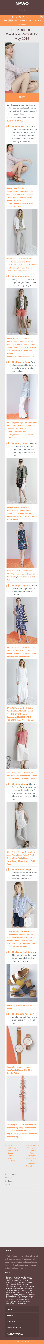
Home (5, 20)
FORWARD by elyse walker (14, 1288)
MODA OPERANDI (12, 1294)
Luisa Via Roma (11, 1286)
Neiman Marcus (18, 1277)
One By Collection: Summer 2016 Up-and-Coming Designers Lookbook (13, 1153)
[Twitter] (27, 17)
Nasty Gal (20, 1292)
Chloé (27, 1300)
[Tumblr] (24, 17)
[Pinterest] (20, 17)
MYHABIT (17, 1279)
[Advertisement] (22, 1220)
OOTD (19, 1284)
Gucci (28, 1301)
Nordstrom (11, 1181)
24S (19, 1298)
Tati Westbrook (23, 1296)
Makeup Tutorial (26, 20)
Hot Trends (22, 24)
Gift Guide (37, 20)
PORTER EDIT (10, 1300)
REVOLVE (9, 1279)
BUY (22, 97)
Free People (25, 1298)
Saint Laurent (10, 1303)
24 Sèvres (26, 1284)
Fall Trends (28, 1292)
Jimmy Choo (30, 1294)
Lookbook (12, 1322)
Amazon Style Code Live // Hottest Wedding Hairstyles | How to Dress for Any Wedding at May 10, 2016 (31, 1155)
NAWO (22, 4)
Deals (16, 20)
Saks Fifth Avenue (26, 1281)
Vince (31, 1296)
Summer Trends (11, 1298)
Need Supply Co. (11, 1301)
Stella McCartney (11, 1296)
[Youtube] (31, 17)
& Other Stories (22, 1286)
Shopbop (8, 1277)
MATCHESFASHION (12, 1281)
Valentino (9, 1292)
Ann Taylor (33, 1300)
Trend (11, 20)
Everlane (31, 1286)
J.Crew (30, 1290)
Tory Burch (21, 1301)
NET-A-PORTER (27, 1279)
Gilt (14, 1292)
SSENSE (22, 1294)
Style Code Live (11, 1284)
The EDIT (30, 1282)
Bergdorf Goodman (20, 1290)
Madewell (33, 1298)
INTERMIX (20, 1300)
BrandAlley (9, 1290)
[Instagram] (16, 17)
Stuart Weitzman (21, 1303)
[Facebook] (13, 17)
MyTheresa (28, 1288)
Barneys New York (19, 1282)
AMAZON (9, 1282)
